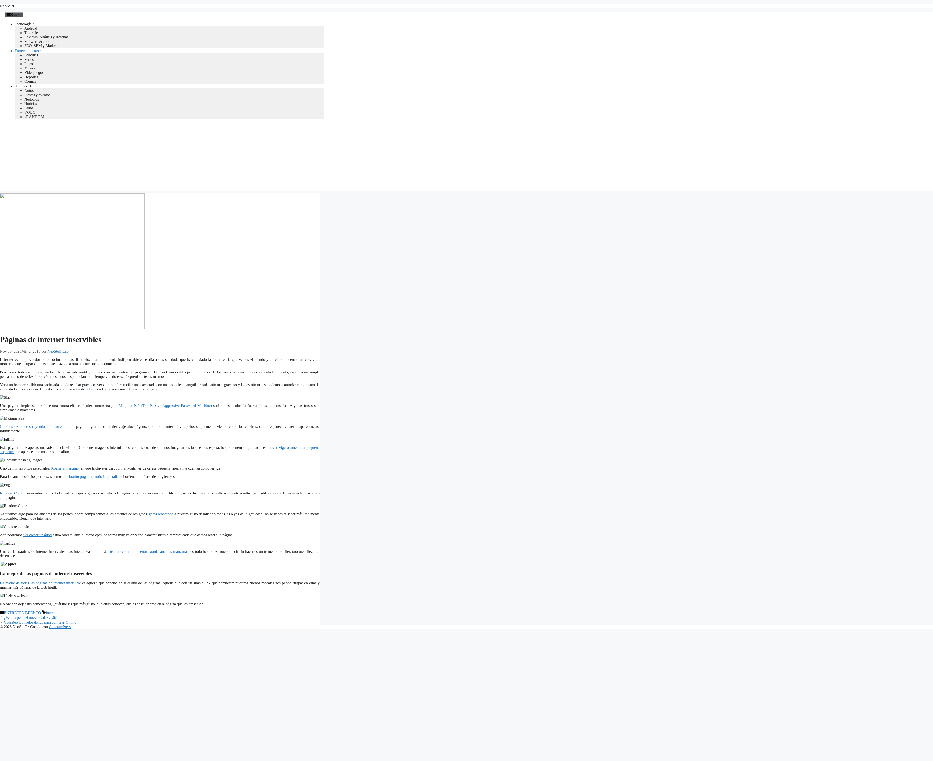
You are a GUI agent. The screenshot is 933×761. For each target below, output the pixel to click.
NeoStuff (7, 6)
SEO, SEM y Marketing (42, 46)
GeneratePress (60, 627)
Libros (29, 64)
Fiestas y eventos (37, 95)
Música (29, 68)
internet (51, 613)
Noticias (30, 104)
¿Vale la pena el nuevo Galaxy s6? (30, 617)
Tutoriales (31, 33)
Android (30, 28)
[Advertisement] (466, 157)
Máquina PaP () (165, 406)
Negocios (31, 99)
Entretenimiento (27, 51)
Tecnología (23, 24)
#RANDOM (34, 117)
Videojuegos (33, 72)
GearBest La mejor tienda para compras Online (40, 622)
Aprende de (24, 86)
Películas (31, 55)
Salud (28, 108)
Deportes (31, 77)
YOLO (29, 112)
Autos (29, 90)
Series (29, 59)
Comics (30, 81)
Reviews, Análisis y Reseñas (46, 37)
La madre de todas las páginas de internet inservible (40, 583)
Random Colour (12, 493)
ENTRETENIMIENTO (22, 613)
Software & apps (37, 41)
